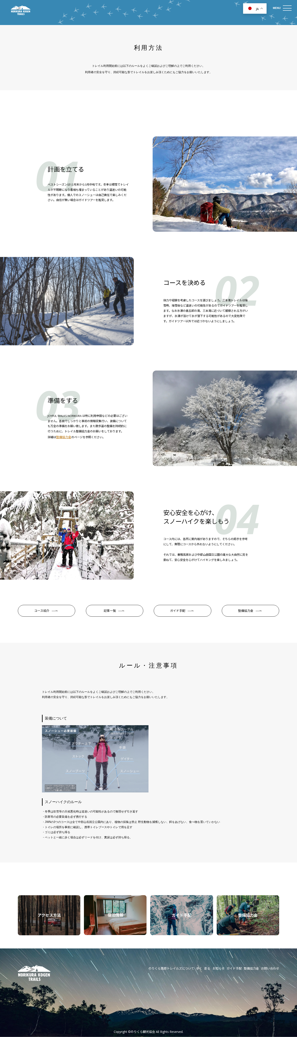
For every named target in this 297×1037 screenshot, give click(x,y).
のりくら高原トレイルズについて (171, 968)
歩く (199, 968)
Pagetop (279, 1021)
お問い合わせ (270, 968)
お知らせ (218, 968)
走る (207, 968)
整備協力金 (63, 437)
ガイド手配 (234, 968)
